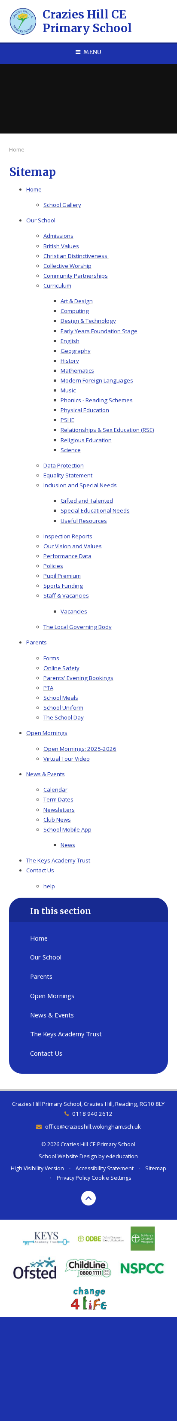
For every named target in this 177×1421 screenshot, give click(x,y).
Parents (36, 642)
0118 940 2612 (92, 1113)
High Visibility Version (37, 1168)
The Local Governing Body (77, 627)
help (49, 886)
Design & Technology (88, 321)
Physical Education (85, 410)
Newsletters (59, 810)
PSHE (67, 420)
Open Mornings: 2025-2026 (79, 749)
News (68, 845)
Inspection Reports (67, 536)
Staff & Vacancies (66, 595)
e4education (122, 1156)
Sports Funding (63, 585)
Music (68, 390)
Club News (57, 819)
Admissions (58, 236)
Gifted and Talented (87, 500)
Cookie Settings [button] (111, 1177)
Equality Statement (67, 475)
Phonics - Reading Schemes (97, 400)
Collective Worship (67, 266)
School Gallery (62, 205)
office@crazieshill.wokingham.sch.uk (92, 1126)
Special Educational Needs (95, 510)
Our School (40, 220)
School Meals (60, 697)
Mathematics (77, 370)
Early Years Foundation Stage (99, 331)
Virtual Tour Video (66, 758)
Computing (75, 311)
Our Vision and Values (72, 546)
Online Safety (61, 668)
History (70, 360)
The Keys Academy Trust (58, 860)
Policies (53, 566)
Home (16, 149)
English (70, 341)
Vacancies (74, 611)
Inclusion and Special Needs (80, 485)
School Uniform (63, 707)
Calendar (55, 789)
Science (71, 450)
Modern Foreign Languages (97, 380)
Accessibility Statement (105, 1168)
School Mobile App (67, 829)
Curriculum (57, 285)
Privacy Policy (73, 1177)
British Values (61, 246)
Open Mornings (46, 733)
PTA (48, 688)
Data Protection (63, 465)
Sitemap (155, 1168)
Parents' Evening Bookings (78, 678)
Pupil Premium (62, 576)
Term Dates (58, 799)
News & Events (45, 774)
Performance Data (67, 556)
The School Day (63, 717)
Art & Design (77, 301)
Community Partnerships (75, 275)
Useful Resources (84, 521)
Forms (51, 658)
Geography (76, 351)
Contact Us (40, 870)
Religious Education (86, 440)
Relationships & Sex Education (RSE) (107, 430)
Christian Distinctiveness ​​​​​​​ (76, 256)
